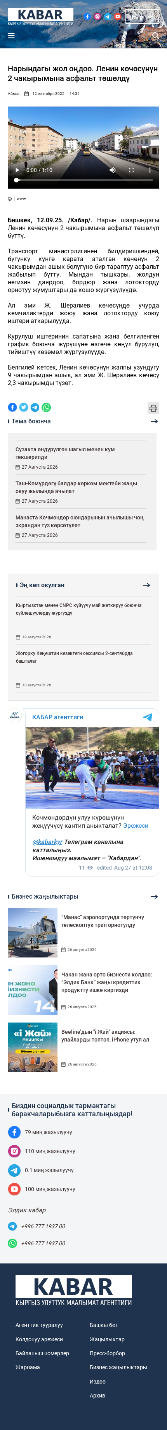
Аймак (13, 94)
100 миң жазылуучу (50, 1189)
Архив (97, 1395)
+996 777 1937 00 (43, 1226)
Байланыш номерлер (42, 1353)
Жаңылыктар (107, 1339)
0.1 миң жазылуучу (49, 1170)
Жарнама (28, 1367)
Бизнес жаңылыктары (118, 1367)
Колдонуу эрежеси (39, 1339)
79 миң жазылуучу (48, 1132)
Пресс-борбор (107, 1353)
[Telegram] (35, 408)
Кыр (137, 17)
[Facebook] (12, 408)
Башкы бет (104, 1325)
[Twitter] (23, 408)
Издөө (98, 1381)
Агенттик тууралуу (39, 1325)
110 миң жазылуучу (50, 1151)
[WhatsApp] (46, 408)
